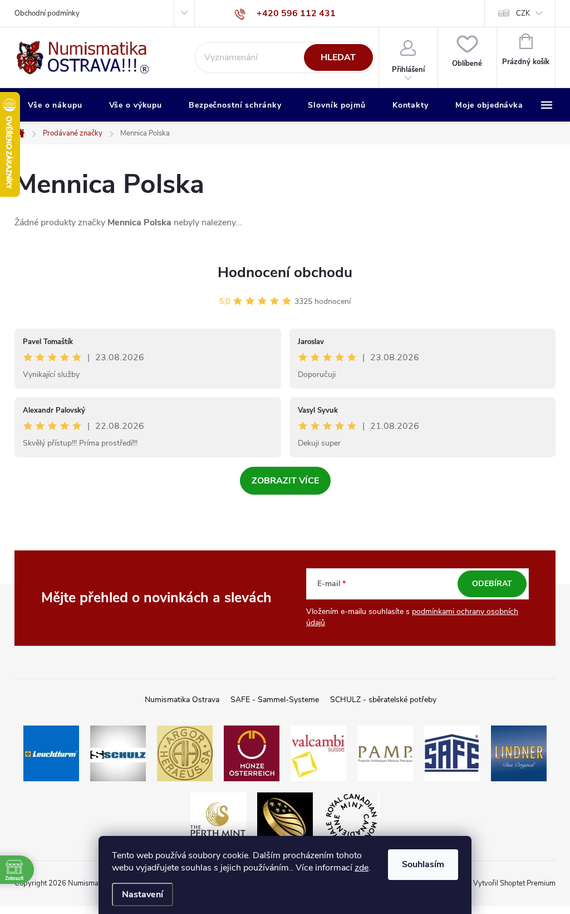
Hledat (338, 57)
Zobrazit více (285, 481)
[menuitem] (55, 105)
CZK (523, 13)
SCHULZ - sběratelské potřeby (383, 699)
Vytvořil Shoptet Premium (514, 883)
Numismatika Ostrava (182, 699)
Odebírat (492, 583)
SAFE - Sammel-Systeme (274, 699)
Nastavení (142, 894)
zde (361, 868)
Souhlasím (423, 864)
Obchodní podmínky (47, 13)
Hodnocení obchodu (285, 272)
